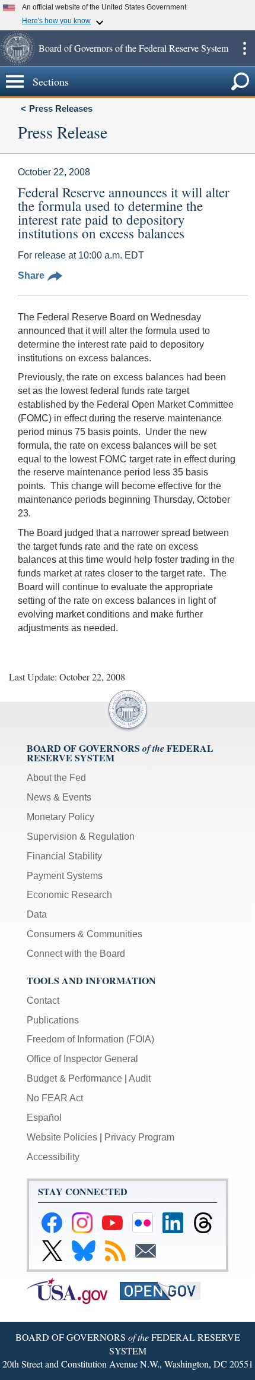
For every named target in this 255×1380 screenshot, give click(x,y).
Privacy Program (139, 1137)
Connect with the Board (76, 954)
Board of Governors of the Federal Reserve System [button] (133, 48)
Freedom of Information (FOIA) (90, 1039)
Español (44, 1118)
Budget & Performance (74, 1078)
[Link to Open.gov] (165, 1290)
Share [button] (31, 275)
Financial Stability (64, 856)
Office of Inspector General (82, 1059)
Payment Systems (65, 876)
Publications (53, 1020)
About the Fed (56, 778)
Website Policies (62, 1137)
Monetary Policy (60, 817)
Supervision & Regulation (81, 836)
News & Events (59, 797)
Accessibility (53, 1157)
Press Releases (61, 108)
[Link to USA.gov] (73, 1290)
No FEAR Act (55, 1098)
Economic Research (69, 895)
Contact (43, 1000)
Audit (140, 1078)
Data (37, 914)
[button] (18, 48)
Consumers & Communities (84, 934)
